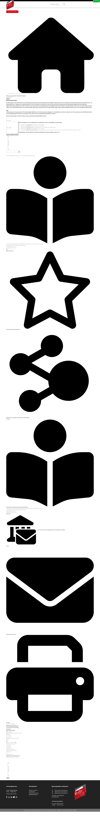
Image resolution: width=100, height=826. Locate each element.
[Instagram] (16, 797)
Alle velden (8, 120)
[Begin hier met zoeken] (51, 55)
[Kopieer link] (18, 727)
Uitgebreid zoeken (14, 134)
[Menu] (6, 249)
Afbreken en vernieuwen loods (13, 755)
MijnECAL (97, 1)
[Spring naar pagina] (19, 151)
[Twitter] (9, 797)
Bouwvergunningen (10, 730)
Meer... (8, 98)
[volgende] (8, 149)
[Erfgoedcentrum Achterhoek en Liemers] (12, 4)
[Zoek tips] (18, 128)
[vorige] (8, 136)
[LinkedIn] (11, 797)
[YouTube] (14, 797)
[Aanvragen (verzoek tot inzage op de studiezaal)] (50, 199)
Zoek (8, 134)
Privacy (59, 810)
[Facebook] (6, 797)
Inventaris (8, 729)
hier (59, 132)
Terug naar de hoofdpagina (12, 11)
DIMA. (75, 810)
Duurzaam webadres (10, 723)
